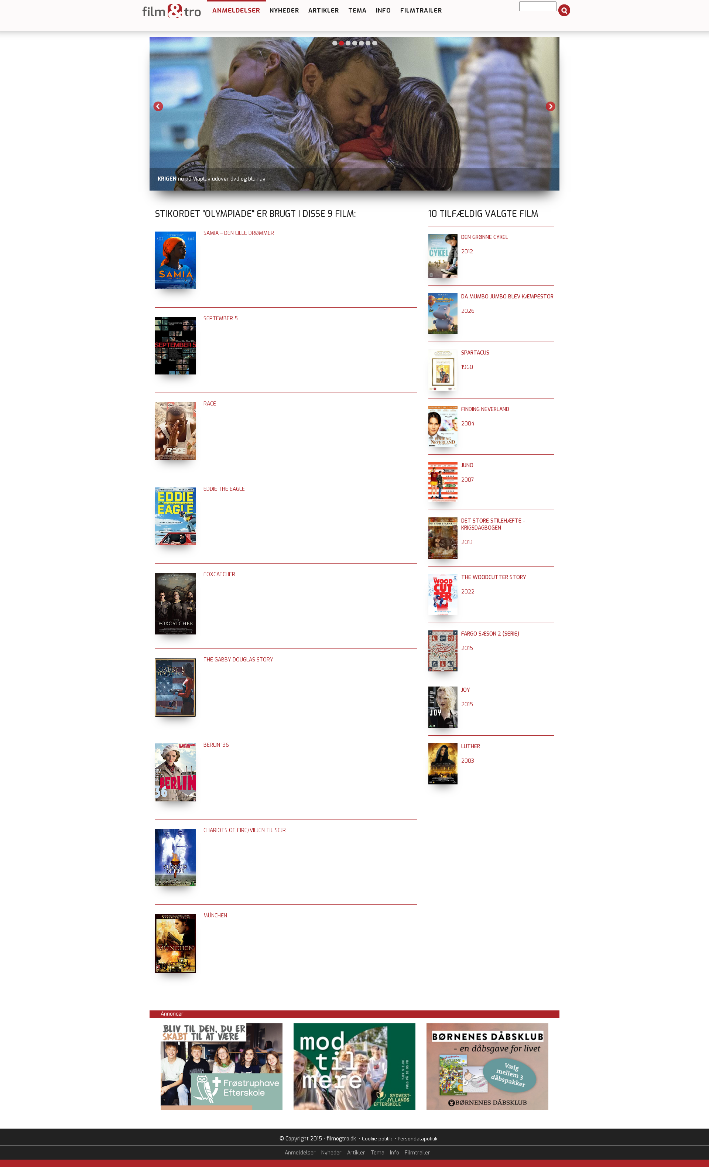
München (215, 915)
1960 (467, 367)
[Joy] (443, 690)
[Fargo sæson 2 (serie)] (443, 633)
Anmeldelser (236, 10)
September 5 (220, 318)
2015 (467, 648)
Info (383, 10)
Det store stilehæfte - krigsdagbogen (493, 524)
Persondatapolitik (417, 1139)
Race (209, 403)
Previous (158, 106)
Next (550, 106)
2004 (468, 423)
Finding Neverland (485, 409)
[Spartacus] (443, 352)
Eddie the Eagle (224, 489)
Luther (470, 746)
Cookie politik (377, 1139)
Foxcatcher (219, 574)
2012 (467, 251)
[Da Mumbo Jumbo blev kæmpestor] (443, 296)
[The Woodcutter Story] (443, 577)
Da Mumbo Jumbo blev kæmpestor (507, 296)
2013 (467, 542)
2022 (468, 591)
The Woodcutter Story (493, 577)
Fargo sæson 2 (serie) (490, 633)
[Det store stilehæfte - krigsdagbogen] (443, 520)
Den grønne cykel (484, 237)
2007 (467, 479)
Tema (357, 10)
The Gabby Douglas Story (238, 659)
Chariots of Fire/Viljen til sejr (244, 830)
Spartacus (475, 352)
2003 (467, 760)
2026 (468, 311)
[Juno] (443, 465)
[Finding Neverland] (443, 409)
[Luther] (443, 746)
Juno (467, 465)
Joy (465, 690)
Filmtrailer (421, 10)
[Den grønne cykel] (443, 237)
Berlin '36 (216, 745)
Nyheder (284, 10)
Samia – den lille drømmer (238, 233)
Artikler (323, 10)
